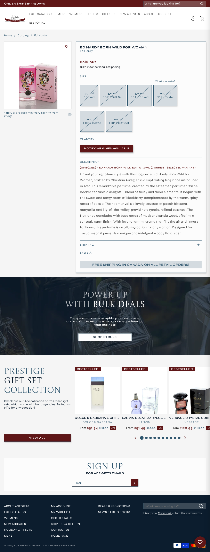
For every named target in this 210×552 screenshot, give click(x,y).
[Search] (202, 3)
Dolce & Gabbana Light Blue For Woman (97, 418)
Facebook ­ (165, 513)
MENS (8, 535)
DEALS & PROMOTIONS (114, 506)
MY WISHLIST (61, 512)
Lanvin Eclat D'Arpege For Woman (144, 418)
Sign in (85, 67)
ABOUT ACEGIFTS (16, 506)
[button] (202, 18)
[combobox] (174, 4)
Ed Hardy (40, 35)
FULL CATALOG (15, 512)
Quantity (87, 139)
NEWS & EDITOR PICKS (114, 512)
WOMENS (11, 518)
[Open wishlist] (200, 542)
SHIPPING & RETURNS (66, 524)
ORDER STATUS (62, 518)
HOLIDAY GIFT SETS (18, 529)
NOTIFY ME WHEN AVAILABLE (106, 148)
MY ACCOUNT (61, 506)
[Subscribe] (134, 482)
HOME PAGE (59, 535)
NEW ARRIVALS (15, 524)
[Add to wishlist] (66, 46)
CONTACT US (60, 529)
